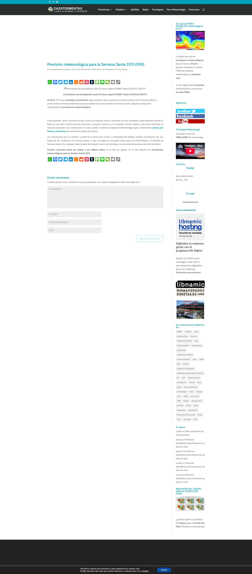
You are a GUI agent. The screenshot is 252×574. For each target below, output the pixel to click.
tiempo (200, 415)
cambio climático (183, 346)
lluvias (179, 387)
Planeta (186, 401)
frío (178, 378)
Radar (146, 10)
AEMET (179, 332)
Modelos (120, 10)
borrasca (194, 336)
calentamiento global (184, 341)
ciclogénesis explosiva (185, 355)
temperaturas (193, 410)
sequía (195, 405)
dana (179, 364)
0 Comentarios (121, 69)
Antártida (188, 332)
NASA (191, 392)
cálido (201, 359)
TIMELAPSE (182, 137)
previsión (180, 405)
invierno (192, 382)
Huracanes (194, 10)
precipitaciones (196, 401)
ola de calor (195, 396)
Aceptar (164, 570)
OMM (179, 401)
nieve (179, 396)
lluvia (199, 382)
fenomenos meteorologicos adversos (190, 373)
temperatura (181, 410)
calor (196, 341)
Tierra (179, 419)
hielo (183, 378)
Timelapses (158, 10)
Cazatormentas (57, 69)
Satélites (135, 10)
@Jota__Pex (182, 180)
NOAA (185, 396)
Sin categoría (108, 69)
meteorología (181, 392)
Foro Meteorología (176, 10)
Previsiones (104, 10)
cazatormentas (196, 346)
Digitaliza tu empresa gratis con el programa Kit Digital (190, 247)
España (186, 364)
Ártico (195, 419)
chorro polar (181, 350)
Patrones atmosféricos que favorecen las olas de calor (190, 443)
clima (195, 359)
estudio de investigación (185, 369)
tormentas (187, 419)
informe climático (194, 378)
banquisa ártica (182, 336)
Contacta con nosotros (188, 272)
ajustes (145, 571)
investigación (181, 382)
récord (188, 405)
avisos (196, 332)
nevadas (199, 392)
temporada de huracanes (186, 415)
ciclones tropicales (183, 359)
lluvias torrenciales (191, 387)
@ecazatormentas (184, 176)
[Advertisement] (105, 42)
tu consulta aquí (197, 526)
